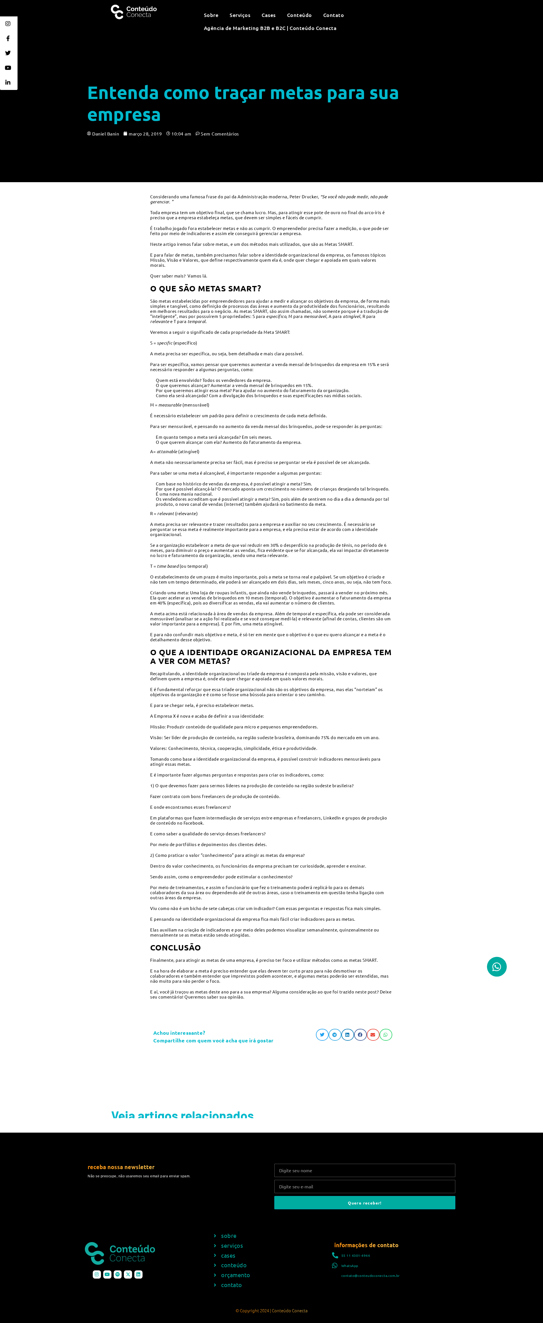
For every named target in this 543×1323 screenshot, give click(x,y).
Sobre (211, 15)
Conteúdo (299, 15)
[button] (322, 1035)
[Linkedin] (138, 1274)
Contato (333, 15)
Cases (269, 15)
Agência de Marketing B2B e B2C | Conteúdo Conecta (270, 28)
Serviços (240, 15)
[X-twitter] (128, 1274)
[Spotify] (118, 1274)
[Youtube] (107, 1274)
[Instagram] (97, 1274)
